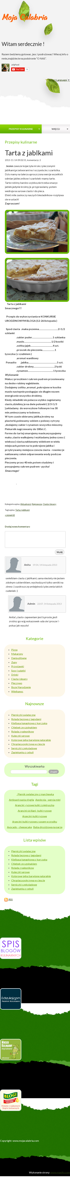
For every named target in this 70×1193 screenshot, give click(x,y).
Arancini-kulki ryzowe (34, 816)
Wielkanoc (17, 691)
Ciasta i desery (49, 504)
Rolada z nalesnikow (22, 731)
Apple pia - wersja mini (47, 799)
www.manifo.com (60, 1172)
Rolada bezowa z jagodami (26, 719)
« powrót (10, 515)
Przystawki (17, 666)
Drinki (14, 674)
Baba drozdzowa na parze (47, 827)
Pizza (14, 649)
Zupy (14, 662)
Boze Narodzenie (21, 687)
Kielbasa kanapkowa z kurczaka (29, 723)
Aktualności (25, 504)
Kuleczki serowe (20, 735)
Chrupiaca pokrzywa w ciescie (28, 744)
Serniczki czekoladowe (24, 748)
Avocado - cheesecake (19, 827)
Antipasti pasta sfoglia (21, 799)
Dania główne (19, 658)
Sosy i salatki (18, 670)
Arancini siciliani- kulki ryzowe (35, 810)
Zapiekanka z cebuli (22, 752)
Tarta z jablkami (22, 510)
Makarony (17, 653)
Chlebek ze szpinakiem (24, 727)
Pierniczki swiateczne (23, 714)
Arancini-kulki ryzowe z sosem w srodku (34, 821)
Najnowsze (37, 504)
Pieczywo (16, 683)
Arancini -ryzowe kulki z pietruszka (34, 805)
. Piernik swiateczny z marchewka (35, 794)
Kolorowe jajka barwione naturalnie (31, 739)
